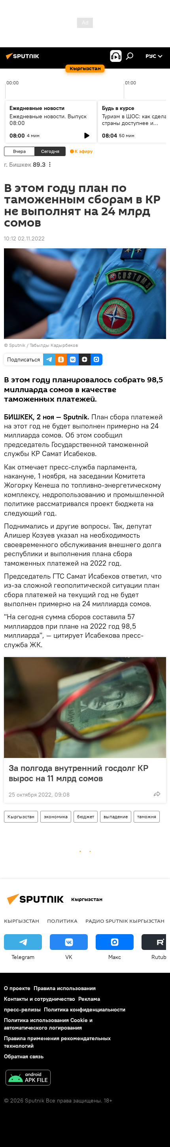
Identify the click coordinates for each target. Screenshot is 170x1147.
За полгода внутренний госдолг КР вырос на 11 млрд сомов (78, 773)
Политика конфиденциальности (84, 1009)
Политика (62, 920)
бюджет (85, 816)
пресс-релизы (22, 1009)
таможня (146, 816)
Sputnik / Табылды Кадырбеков (43, 345)
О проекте (17, 988)
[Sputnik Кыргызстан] (23, 59)
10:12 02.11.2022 (24, 238)
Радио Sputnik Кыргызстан (124, 920)
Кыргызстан (21, 816)
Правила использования (65, 988)
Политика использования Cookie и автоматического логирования (48, 1024)
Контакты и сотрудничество (39, 998)
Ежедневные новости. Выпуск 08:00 (48, 120)
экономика (56, 816)
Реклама (89, 998)
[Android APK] (28, 1078)
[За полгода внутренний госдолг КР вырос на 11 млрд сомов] (85, 707)
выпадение (116, 816)
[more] (157, 794)
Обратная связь (23, 1056)
